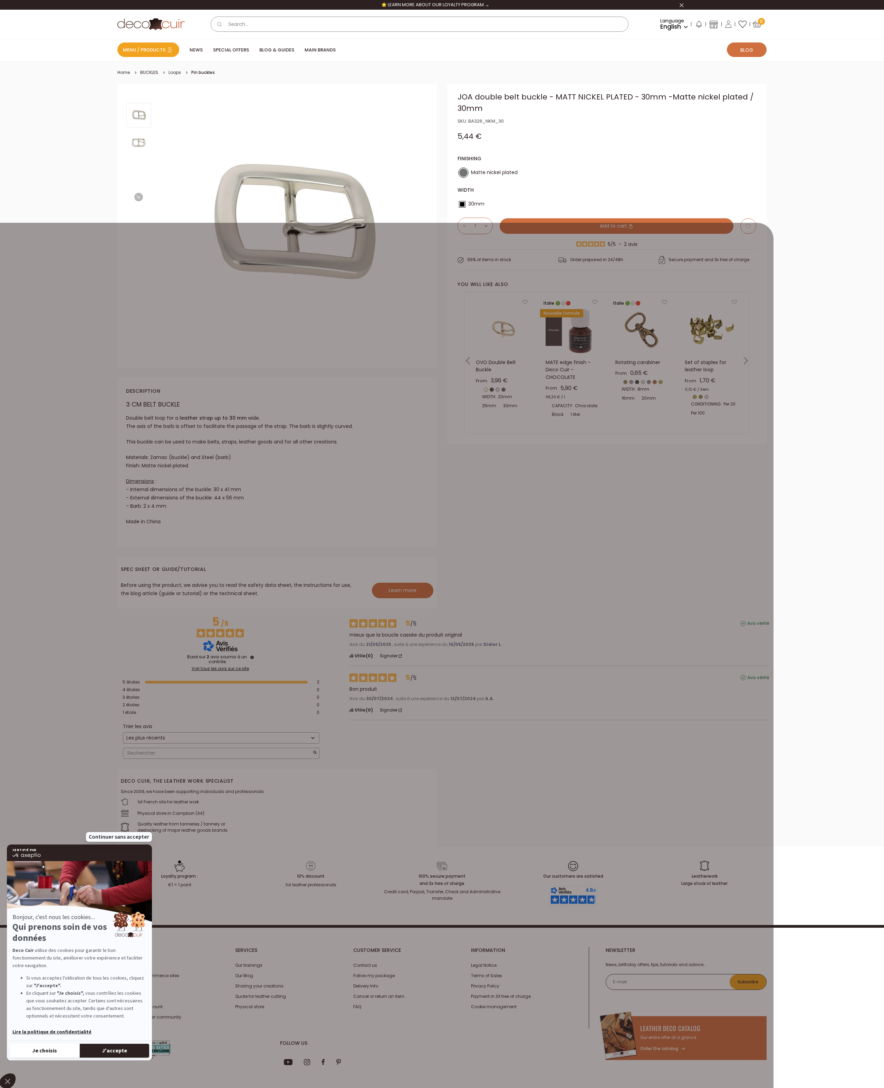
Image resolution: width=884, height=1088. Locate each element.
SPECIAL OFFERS (231, 50)
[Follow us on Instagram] (307, 1062)
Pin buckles (203, 72)
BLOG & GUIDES (276, 50)
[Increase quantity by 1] (488, 226)
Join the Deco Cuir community (149, 1017)
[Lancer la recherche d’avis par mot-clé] (315, 753)
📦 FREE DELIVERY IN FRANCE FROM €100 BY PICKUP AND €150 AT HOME (435, 4)
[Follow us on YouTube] (288, 1062)
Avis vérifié (758, 623)
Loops (175, 72)
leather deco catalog (670, 1028)
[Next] (138, 197)
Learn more (402, 590)
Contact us (365, 965)
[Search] (219, 24)
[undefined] (252, 657)
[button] (698, 25)
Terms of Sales (486, 976)
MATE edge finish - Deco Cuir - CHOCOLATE (568, 370)
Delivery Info (365, 986)
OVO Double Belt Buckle (496, 366)
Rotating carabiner (637, 362)
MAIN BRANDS (320, 50)
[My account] (728, 24)
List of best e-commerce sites (148, 976)
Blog (746, 50)
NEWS (196, 50)
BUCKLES (149, 72)
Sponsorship (130, 996)
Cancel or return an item (378, 996)
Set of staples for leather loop (705, 366)
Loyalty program (134, 986)
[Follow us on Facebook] (323, 1062)
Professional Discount (140, 1007)
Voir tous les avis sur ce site (220, 668)
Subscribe (748, 982)
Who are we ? (131, 965)
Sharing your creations (259, 986)
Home (123, 72)
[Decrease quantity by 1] (461, 226)
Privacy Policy (485, 986)
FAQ (357, 1007)
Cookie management (494, 1007)
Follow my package (374, 976)
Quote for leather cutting (260, 996)
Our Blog (244, 976)
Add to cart (614, 225)
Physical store (249, 1007)
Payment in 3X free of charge (501, 996)
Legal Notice (484, 965)
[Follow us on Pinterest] (338, 1062)
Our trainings (248, 965)
